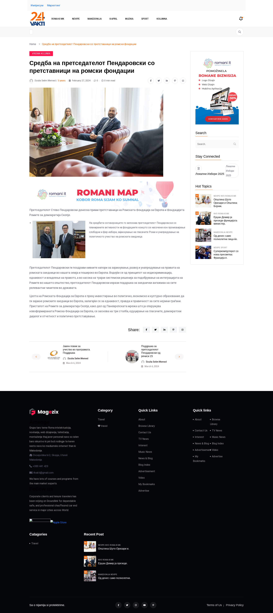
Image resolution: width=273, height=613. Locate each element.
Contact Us (144, 432)
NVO (223, 196)
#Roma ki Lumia (41, 53)
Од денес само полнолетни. (114, 578)
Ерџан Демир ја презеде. (112, 563)
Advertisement (146, 471)
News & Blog (145, 458)
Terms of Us (214, 605)
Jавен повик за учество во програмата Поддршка (76, 349)
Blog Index (144, 464)
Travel (101, 419)
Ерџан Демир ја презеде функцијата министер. (225, 220)
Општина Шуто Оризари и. (113, 548)
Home (33, 44)
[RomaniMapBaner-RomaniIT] (107, 194)
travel (103, 425)
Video (141, 477)
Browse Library (146, 425)
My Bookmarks (146, 484)
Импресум (37, 5)
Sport (145, 19)
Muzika (129, 19)
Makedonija (95, 19)
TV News (143, 438)
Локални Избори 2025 (230, 171)
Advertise (143, 490)
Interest (143, 445)
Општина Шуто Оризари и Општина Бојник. (225, 202)
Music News (145, 451)
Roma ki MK (58, 19)
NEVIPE (76, 19)
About (141, 419)
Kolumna (162, 19)
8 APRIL (113, 19)
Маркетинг (53, 5)
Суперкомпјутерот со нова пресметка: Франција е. (226, 254)
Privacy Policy (235, 605)
